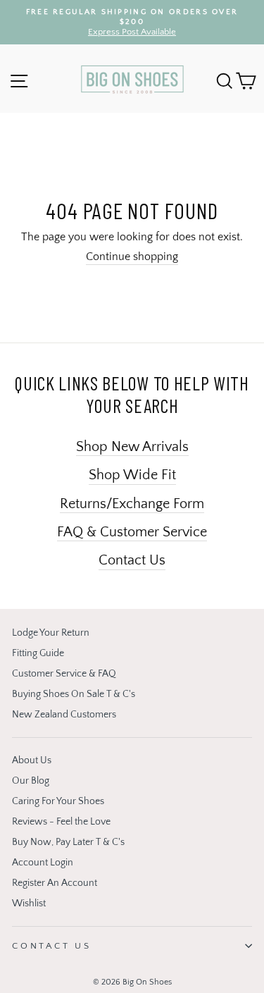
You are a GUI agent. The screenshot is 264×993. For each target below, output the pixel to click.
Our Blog (30, 781)
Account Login (42, 862)
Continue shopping (132, 257)
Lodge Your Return (50, 633)
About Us (31, 760)
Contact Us (132, 560)
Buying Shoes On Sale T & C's (73, 694)
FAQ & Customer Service (132, 532)
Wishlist (29, 903)
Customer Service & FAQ (64, 673)
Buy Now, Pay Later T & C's (68, 842)
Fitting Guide (38, 653)
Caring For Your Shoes (58, 801)
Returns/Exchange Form (132, 504)
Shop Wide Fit (132, 475)
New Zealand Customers (64, 714)
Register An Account (54, 883)
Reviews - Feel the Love (61, 821)
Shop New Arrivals (132, 447)
